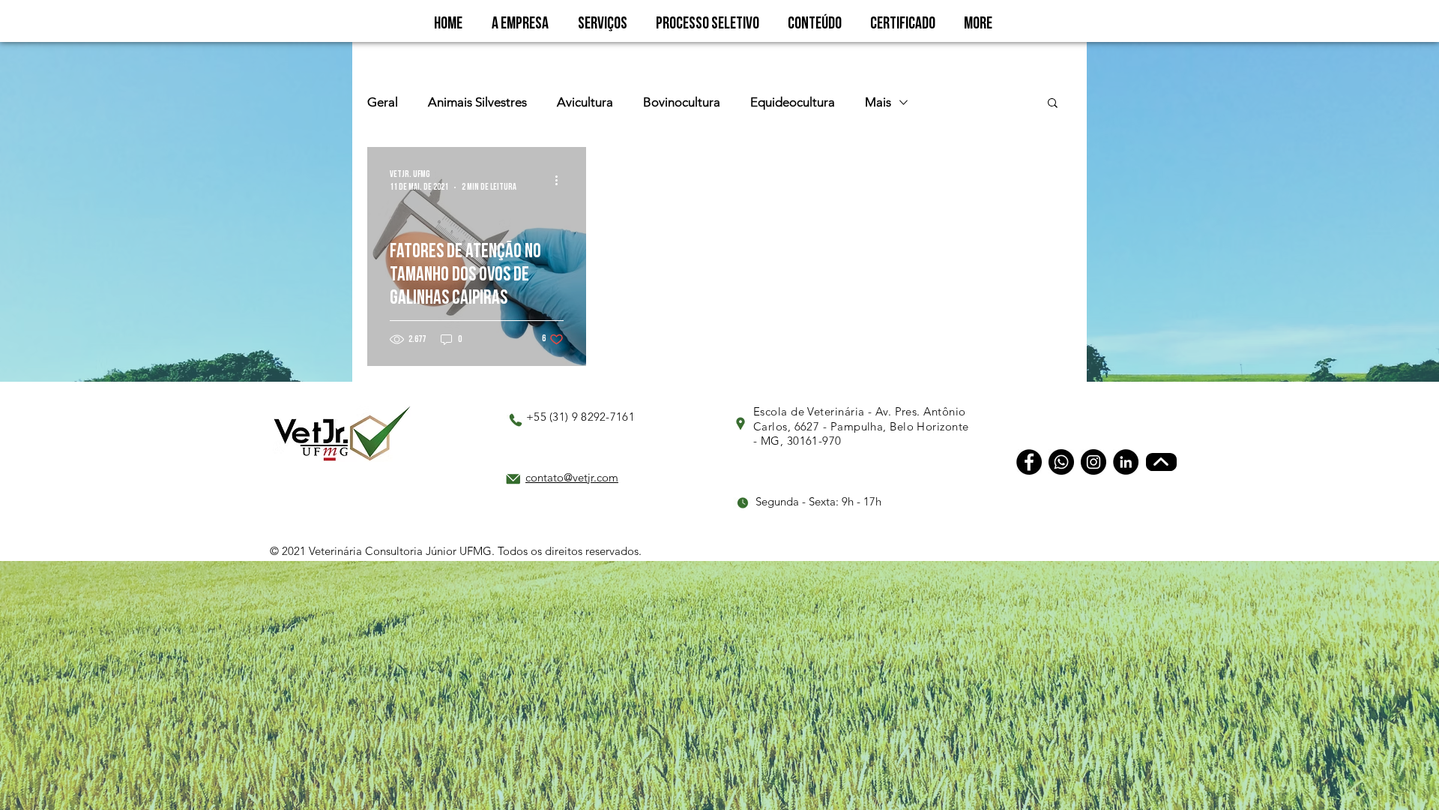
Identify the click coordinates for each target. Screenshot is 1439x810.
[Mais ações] (561, 180)
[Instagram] (1093, 462)
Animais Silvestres (477, 102)
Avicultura (585, 102)
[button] (1053, 104)
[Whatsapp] (1061, 462)
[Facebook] (1029, 462)
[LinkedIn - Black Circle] (1125, 462)
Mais (878, 102)
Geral (382, 102)
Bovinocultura (681, 102)
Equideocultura (792, 102)
